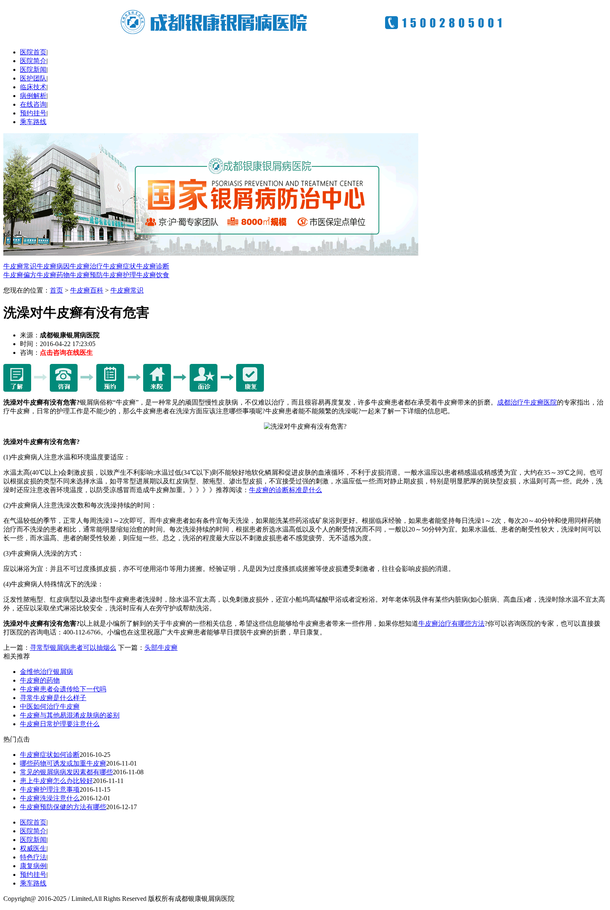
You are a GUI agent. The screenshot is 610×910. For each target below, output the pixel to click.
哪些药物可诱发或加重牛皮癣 (63, 763)
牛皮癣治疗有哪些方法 (451, 623)
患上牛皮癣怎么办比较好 (56, 780)
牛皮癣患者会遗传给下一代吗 (63, 689)
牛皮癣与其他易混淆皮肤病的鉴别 (70, 715)
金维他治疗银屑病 (46, 671)
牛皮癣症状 (119, 266)
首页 (56, 290)
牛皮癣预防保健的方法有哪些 (63, 806)
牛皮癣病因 (53, 266)
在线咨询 (33, 104)
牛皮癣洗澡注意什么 (50, 798)
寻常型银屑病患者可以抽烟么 (73, 647)
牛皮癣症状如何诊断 (50, 754)
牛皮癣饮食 (152, 274)
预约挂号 (33, 113)
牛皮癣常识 (20, 266)
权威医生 (33, 848)
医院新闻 (33, 69)
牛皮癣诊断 (152, 266)
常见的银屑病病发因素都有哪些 (66, 772)
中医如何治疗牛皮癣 (50, 706)
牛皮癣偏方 (20, 274)
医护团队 (33, 78)
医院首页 (33, 52)
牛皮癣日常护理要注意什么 (60, 723)
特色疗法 (33, 857)
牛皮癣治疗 (86, 266)
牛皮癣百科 (86, 290)
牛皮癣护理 (119, 274)
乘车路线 (33, 121)
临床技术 (33, 86)
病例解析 (33, 95)
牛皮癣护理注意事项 (50, 789)
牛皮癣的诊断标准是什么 (285, 489)
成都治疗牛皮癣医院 (527, 402)
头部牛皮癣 (161, 647)
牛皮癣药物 (53, 274)
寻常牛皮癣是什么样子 (53, 697)
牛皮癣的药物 (40, 680)
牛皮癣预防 (86, 274)
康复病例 (33, 865)
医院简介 (33, 60)
